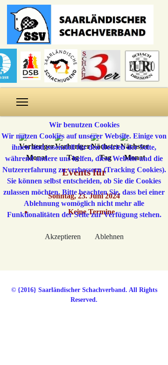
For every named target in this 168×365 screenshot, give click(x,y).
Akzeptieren (63, 237)
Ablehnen (109, 237)
